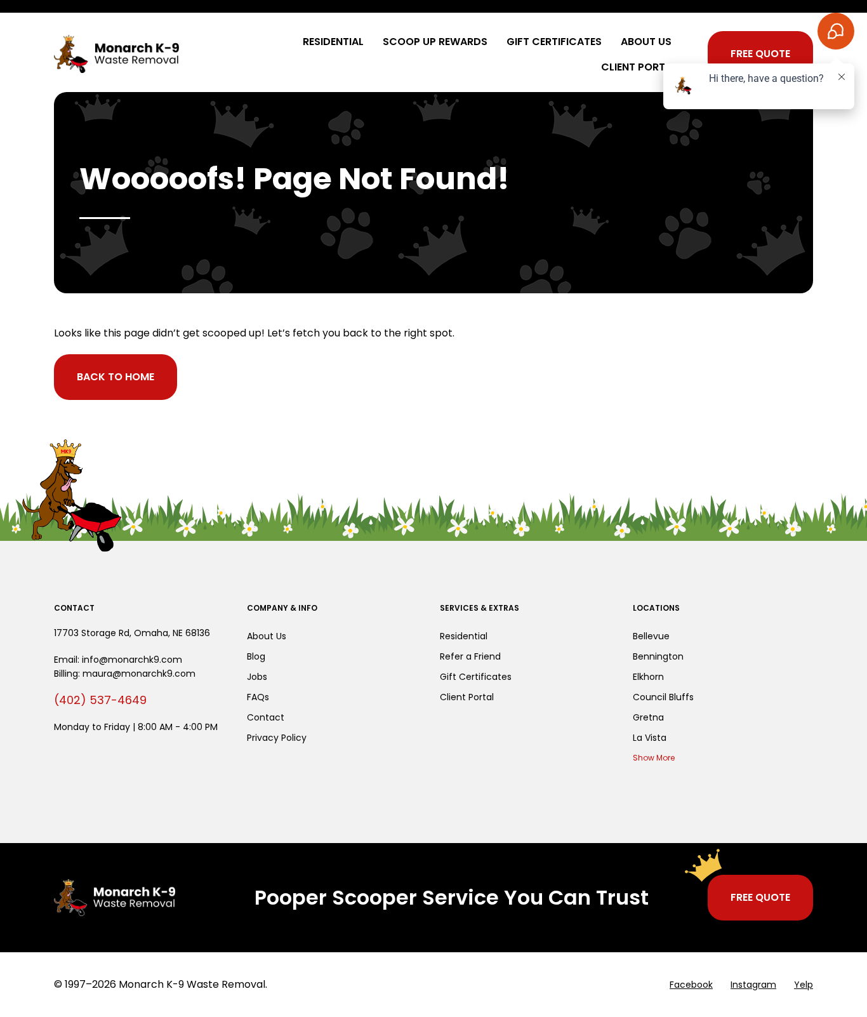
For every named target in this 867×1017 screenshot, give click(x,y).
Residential (333, 41)
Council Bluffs (663, 697)
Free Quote (760, 53)
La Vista (649, 737)
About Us (646, 41)
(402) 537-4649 (100, 700)
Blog (256, 656)
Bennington (658, 656)
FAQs (258, 697)
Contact (265, 717)
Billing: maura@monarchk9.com (124, 673)
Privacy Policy (277, 737)
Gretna (648, 717)
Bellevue (651, 636)
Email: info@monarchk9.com (118, 659)
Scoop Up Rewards (435, 41)
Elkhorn (648, 676)
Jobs (257, 676)
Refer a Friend (470, 656)
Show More (654, 757)
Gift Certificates (554, 41)
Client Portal (639, 67)
